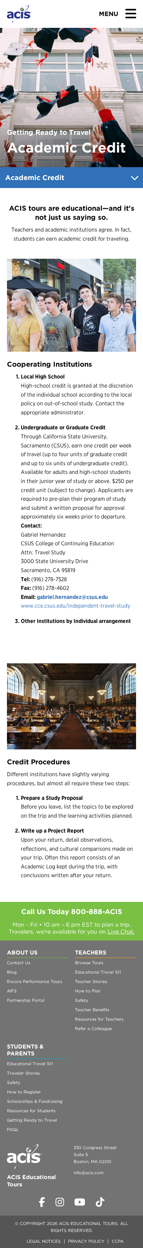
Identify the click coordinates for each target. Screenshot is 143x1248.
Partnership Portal (25, 1000)
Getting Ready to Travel (32, 1120)
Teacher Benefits (92, 1009)
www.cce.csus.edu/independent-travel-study (75, 605)
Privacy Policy (86, 1241)
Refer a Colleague (93, 1028)
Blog (12, 972)
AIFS (12, 990)
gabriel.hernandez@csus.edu (72, 597)
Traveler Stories (23, 1073)
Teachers (90, 952)
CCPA (118, 1241)
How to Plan (87, 990)
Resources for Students (31, 1110)
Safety (81, 1000)
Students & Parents (25, 1050)
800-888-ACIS (96, 911)
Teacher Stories (91, 981)
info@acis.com (88, 1172)
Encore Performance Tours (34, 981)
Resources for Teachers (99, 1019)
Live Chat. (121, 931)
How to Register (24, 1091)
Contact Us (18, 962)
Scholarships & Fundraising (34, 1101)
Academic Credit (34, 177)
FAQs (12, 1129)
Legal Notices (44, 1241)
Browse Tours (89, 962)
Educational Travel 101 (98, 972)
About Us (22, 952)
